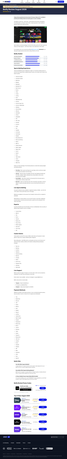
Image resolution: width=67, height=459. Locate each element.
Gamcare (38, 456)
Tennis (24, 442)
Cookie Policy (25, 453)
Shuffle (23, 405)
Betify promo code (34, 49)
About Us (4, 453)
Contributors (30, 453)
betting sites (16, 7)
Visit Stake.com (43, 401)
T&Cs (25, 425)
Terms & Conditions (19, 453)
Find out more (35, 401)
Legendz (23, 413)
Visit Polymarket (43, 423)
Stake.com (24, 398)
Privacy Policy (13, 453)
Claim (43, 399)
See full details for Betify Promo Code (41, 390)
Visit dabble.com (43, 430)
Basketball (18, 442)
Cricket (29, 442)
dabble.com (24, 427)
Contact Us (8, 453)
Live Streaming (5, 442)
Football (12, 442)
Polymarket (24, 421)
